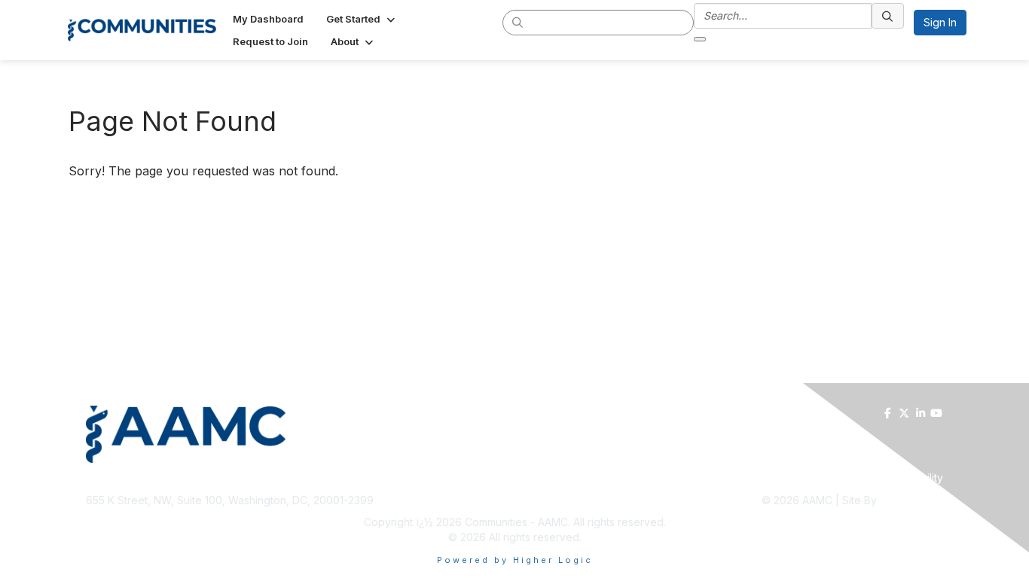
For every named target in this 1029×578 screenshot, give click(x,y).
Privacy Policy (847, 477)
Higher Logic (911, 500)
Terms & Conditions (764, 477)
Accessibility (912, 477)
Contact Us (689, 477)
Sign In (940, 22)
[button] (362, 19)
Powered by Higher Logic (515, 560)
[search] (518, 22)
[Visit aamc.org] (297, 434)
